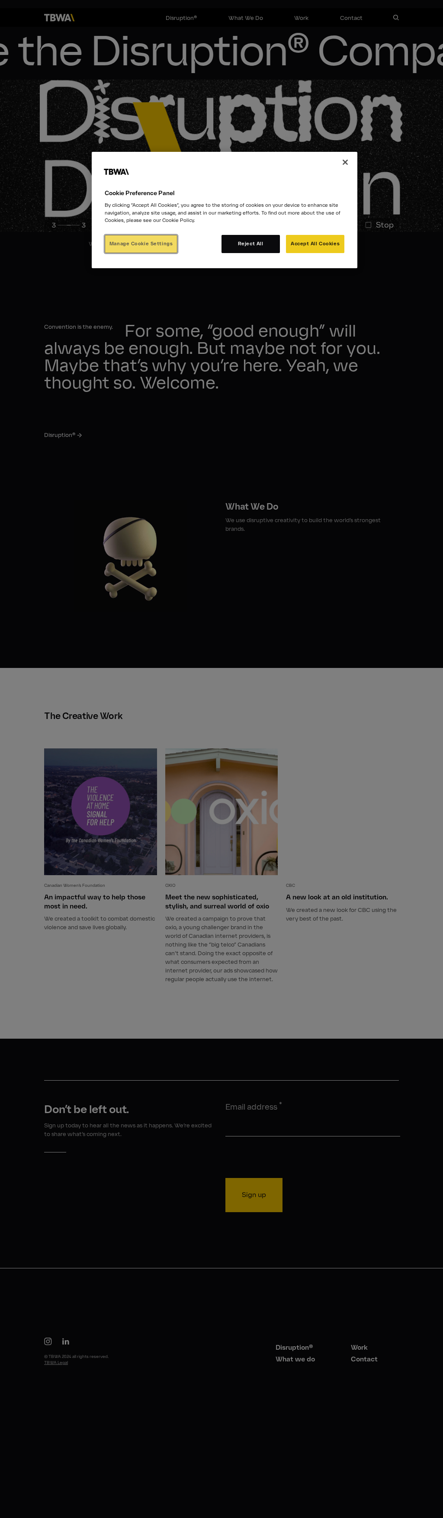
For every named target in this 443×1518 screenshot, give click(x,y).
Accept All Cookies (315, 244)
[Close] (345, 162)
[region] (224, 210)
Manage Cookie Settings (141, 244)
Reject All (250, 244)
